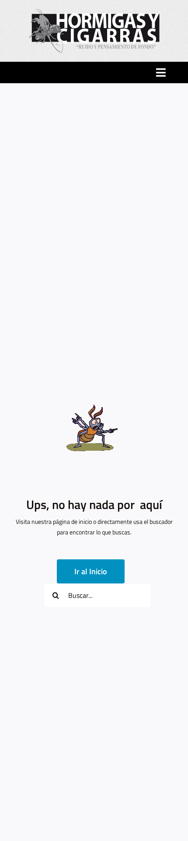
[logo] (94, 11)
